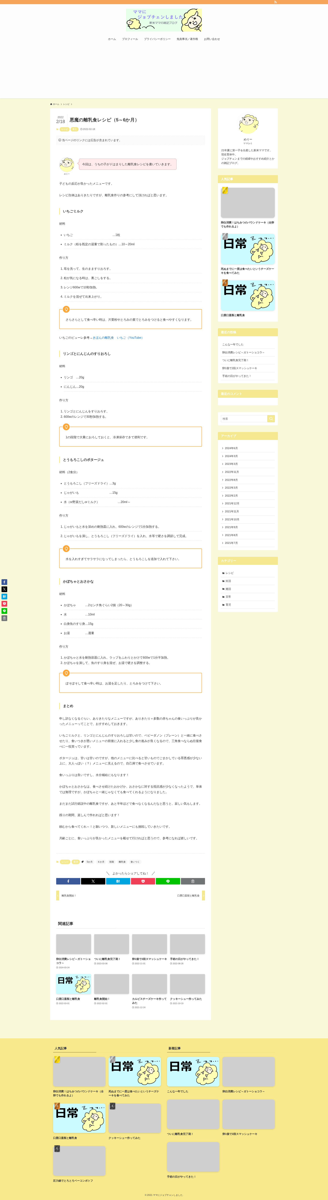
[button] (68, 881)
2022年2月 (231, 495)
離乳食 (122, 862)
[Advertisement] (164, 71)
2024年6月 (231, 448)
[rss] (275, 2)
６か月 (101, 862)
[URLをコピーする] (193, 881)
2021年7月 (231, 542)
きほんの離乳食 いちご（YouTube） (118, 337)
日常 (228, 596)
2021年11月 (232, 511)
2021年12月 (232, 503)
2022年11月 (232, 471)
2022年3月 (231, 487)
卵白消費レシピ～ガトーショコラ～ (243, 352)
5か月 (90, 862)
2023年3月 (231, 463)
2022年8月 (231, 479)
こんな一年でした (233, 344)
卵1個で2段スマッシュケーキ (239, 368)
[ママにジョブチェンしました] (164, 20)
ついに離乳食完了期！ (235, 360)
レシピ (65, 129)
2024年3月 (231, 456)
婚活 (228, 588)
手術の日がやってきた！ (237, 375)
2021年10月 (232, 519)
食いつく (135, 862)
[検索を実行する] (271, 418)
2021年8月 (231, 535)
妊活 (228, 580)
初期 (111, 862)
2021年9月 (231, 527)
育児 (75, 129)
